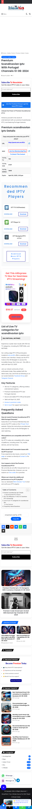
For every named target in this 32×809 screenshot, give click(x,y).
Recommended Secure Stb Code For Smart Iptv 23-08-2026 (21, 727)
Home (4, 53)
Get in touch (8, 405)
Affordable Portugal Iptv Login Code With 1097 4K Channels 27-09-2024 (8, 638)
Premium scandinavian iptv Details (13, 492)
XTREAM (4, 768)
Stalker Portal (11, 53)
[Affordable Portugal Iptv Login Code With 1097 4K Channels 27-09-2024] (8, 630)
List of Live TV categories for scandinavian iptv (16, 501)
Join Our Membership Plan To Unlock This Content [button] (17, 151)
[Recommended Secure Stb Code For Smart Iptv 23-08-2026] (6, 730)
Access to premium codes (13, 402)
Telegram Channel (7, 378)
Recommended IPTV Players (13, 494)
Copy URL (16, 519)
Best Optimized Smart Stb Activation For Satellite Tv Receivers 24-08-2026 (21, 694)
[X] (7, 527)
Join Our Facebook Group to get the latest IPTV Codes (17, 105)
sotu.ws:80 (11, 355)
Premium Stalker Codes (22, 53)
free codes (12, 472)
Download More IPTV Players (16, 256)
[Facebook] (3, 527)
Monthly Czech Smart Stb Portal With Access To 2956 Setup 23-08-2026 (21, 716)
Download (23, 214)
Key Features (9, 504)
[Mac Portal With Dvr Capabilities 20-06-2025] (24, 630)
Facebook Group (19, 376)
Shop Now (16, 317)
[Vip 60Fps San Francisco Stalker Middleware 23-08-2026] (6, 741)
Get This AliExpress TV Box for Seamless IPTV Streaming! (15, 497)
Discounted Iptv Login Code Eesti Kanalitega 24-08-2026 (21, 705)
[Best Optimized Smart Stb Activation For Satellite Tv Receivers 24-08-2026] (6, 696)
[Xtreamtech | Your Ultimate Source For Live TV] (16, 8)
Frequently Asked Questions (12, 506)
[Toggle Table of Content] (27, 490)
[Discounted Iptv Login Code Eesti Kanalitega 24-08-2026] (6, 707)
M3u (3, 765)
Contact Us (23, 456)
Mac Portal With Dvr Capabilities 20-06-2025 (23, 637)
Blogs (4, 759)
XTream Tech (24, 424)
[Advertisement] (16, 34)
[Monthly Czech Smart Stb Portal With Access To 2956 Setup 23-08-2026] (6, 719)
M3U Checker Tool (19, 482)
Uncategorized (6, 756)
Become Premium (16, 680)
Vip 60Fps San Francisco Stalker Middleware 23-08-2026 (21, 739)
